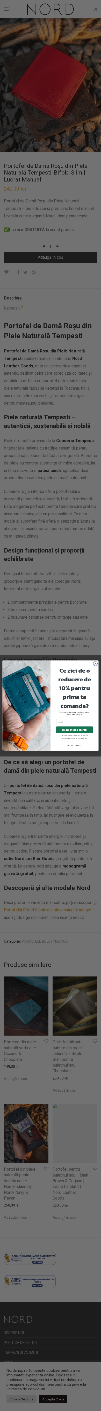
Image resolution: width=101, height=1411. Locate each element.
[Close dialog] (95, 663)
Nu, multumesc (74, 745)
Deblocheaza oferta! (74, 729)
